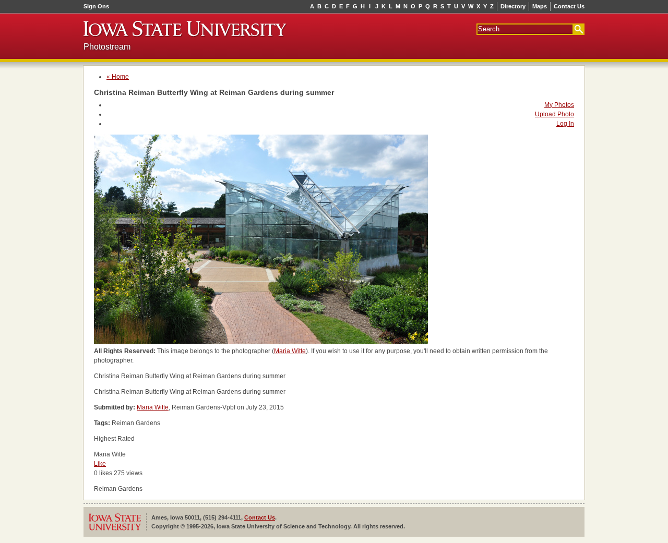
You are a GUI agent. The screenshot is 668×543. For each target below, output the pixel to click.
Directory (513, 6)
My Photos (559, 104)
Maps (539, 6)
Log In (565, 123)
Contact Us (569, 6)
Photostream (107, 46)
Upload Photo (554, 114)
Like (100, 463)
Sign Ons (96, 6)
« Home (117, 76)
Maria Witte (290, 351)
